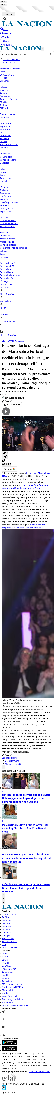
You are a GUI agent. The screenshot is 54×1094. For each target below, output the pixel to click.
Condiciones (34, 1071)
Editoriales (5, 153)
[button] (27, 191)
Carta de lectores (8, 244)
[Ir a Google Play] (9, 1044)
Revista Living (6, 272)
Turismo (4, 190)
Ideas (2, 254)
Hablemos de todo (9, 144)
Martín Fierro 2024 (14, 764)
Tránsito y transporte (10, 68)
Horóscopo (5, 196)
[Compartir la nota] (3, 457)
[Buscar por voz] (50, 54)
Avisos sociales (7, 241)
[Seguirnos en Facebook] (3, 1012)
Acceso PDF (5, 232)
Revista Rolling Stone (10, 275)
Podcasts (4, 205)
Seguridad (5, 126)
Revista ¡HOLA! (7, 266)
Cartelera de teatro (9, 223)
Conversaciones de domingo (13, 247)
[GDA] (9, 1080)
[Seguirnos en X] (3, 1020)
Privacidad (45, 1071)
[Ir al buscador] (4, 18)
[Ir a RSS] (3, 1035)
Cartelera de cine (8, 220)
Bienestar (4, 138)
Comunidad (5, 135)
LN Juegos (4, 187)
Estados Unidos (7, 114)
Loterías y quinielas (9, 202)
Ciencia (3, 141)
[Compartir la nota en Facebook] (3, 464)
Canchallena (6, 178)
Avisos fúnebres (7, 238)
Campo (3, 93)
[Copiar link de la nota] (3, 460)
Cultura (3, 132)
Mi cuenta (7, 44)
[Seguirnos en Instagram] (3, 1027)
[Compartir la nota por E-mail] (9, 464)
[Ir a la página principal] (27, 25)
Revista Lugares (7, 269)
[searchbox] (26, 54)
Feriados (4, 199)
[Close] (3, 895)
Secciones (7, 33)
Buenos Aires (6, 123)
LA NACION (8, 341)
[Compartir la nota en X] (6, 464)
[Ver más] (3, 767)
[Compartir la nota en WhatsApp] (6, 457)
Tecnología (5, 193)
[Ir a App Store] (9, 1050)
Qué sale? (4, 217)
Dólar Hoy (5, 90)
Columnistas (6, 156)
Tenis (2, 175)
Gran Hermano (12, 760)
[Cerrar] (42, 49)
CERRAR (3, 2)
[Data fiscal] (4, 1089)
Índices (3, 105)
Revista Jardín (6, 278)
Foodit (6, 37)
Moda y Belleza (7, 208)
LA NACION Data (8, 74)
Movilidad (4, 102)
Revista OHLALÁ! (7, 263)
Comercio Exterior (8, 99)
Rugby (3, 172)
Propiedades (6, 96)
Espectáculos (20, 341)
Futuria (3, 87)
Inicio (5, 29)
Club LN (6, 41)
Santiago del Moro (11, 757)
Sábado (3, 250)
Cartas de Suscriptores (11, 159)
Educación (5, 129)
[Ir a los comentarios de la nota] (6, 453)
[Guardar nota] (3, 453)
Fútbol (3, 169)
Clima (2, 71)
